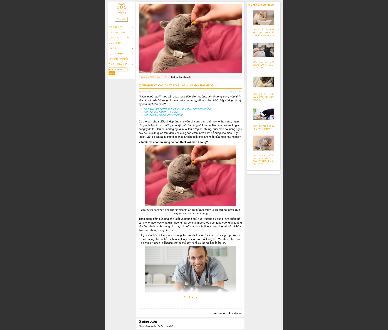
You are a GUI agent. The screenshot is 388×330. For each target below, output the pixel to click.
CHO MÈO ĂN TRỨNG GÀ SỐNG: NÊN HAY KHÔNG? (263, 96)
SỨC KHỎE (114, 37)
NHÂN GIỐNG (115, 42)
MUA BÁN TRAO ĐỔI (118, 58)
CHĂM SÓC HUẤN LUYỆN (120, 32)
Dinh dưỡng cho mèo (181, 77)
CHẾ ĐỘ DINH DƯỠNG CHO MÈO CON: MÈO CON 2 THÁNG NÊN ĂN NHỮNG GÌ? (263, 160)
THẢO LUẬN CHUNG (118, 64)
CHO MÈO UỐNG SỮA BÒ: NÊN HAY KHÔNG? (163, 115)
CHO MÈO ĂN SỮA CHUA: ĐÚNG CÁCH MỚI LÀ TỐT (263, 64)
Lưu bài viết (236, 313)
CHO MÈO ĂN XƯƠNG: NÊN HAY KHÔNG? (263, 127)
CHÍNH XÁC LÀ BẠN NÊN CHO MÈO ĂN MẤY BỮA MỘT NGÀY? (263, 32)
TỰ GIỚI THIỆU (116, 53)
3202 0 (221, 313)
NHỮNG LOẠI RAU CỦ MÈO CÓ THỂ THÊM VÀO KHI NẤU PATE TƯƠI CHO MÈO (177, 109)
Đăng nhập (121, 19)
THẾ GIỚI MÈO (115, 27)
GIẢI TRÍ (112, 48)
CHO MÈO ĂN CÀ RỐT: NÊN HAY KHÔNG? (161, 112)
